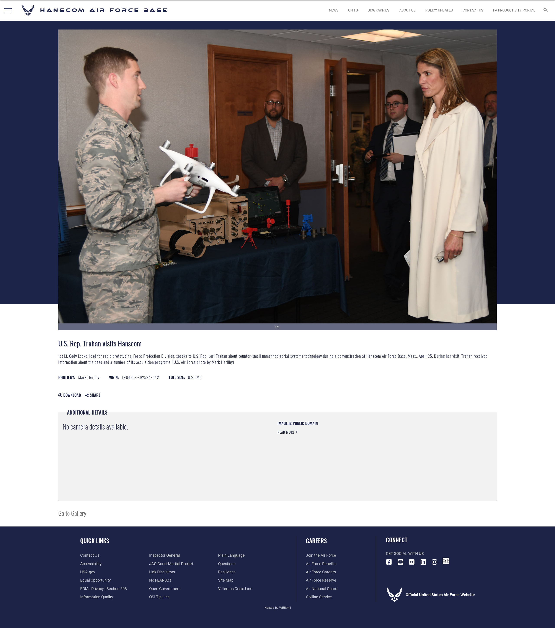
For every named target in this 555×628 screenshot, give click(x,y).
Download (71, 395)
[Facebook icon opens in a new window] (389, 562)
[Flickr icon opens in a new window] (412, 562)
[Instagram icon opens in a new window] (434, 562)
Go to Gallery (72, 513)
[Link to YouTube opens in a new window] (400, 562)
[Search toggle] (545, 10)
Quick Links (94, 540)
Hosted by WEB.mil (277, 607)
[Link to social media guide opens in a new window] (446, 561)
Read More (287, 432)
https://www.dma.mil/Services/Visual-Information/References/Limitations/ (328, 454)
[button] (7, 10)
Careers (316, 540)
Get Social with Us (405, 553)
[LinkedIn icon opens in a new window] (423, 562)
